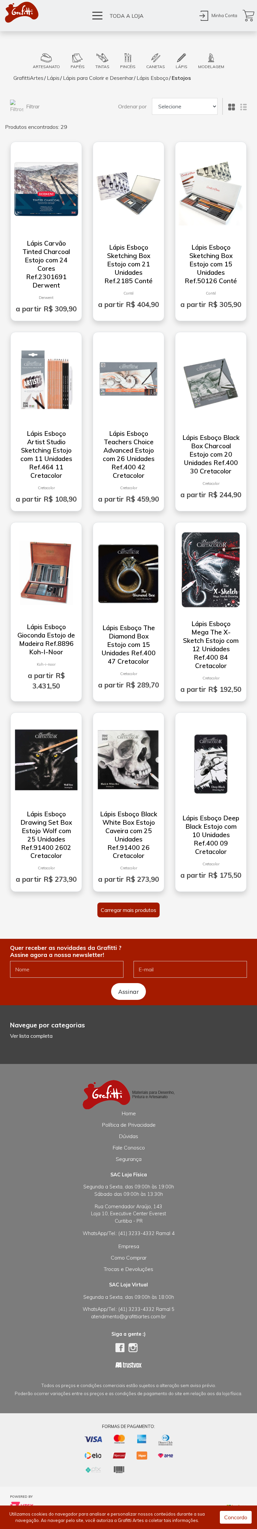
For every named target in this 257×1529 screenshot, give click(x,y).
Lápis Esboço (152, 77)
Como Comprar (129, 1257)
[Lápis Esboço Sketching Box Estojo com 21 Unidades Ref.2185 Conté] (128, 190)
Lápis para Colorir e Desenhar (98, 77)
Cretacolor (46, 488)
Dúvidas (128, 1136)
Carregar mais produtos (128, 910)
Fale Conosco (128, 1147)
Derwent (46, 297)
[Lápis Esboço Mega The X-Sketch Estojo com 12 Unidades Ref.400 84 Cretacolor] (211, 567)
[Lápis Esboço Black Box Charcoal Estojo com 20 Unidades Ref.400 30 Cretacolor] (211, 381)
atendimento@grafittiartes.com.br (128, 1317)
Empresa (128, 1246)
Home (128, 1113)
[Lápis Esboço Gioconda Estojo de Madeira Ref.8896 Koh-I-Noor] (46, 570)
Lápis (53, 77)
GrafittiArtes (28, 77)
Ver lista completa (31, 1035)
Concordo (235, 1517)
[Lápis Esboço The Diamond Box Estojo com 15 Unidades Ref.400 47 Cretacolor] (128, 571)
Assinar (128, 991)
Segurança (129, 1159)
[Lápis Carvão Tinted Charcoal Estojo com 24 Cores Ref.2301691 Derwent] (46, 186)
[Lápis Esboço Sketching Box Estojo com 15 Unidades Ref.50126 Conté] (211, 190)
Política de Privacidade (129, 1124)
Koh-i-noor (46, 664)
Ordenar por (132, 106)
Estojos (181, 77)
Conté (128, 293)
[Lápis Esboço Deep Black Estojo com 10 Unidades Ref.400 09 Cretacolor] (211, 761)
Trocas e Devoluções (128, 1269)
